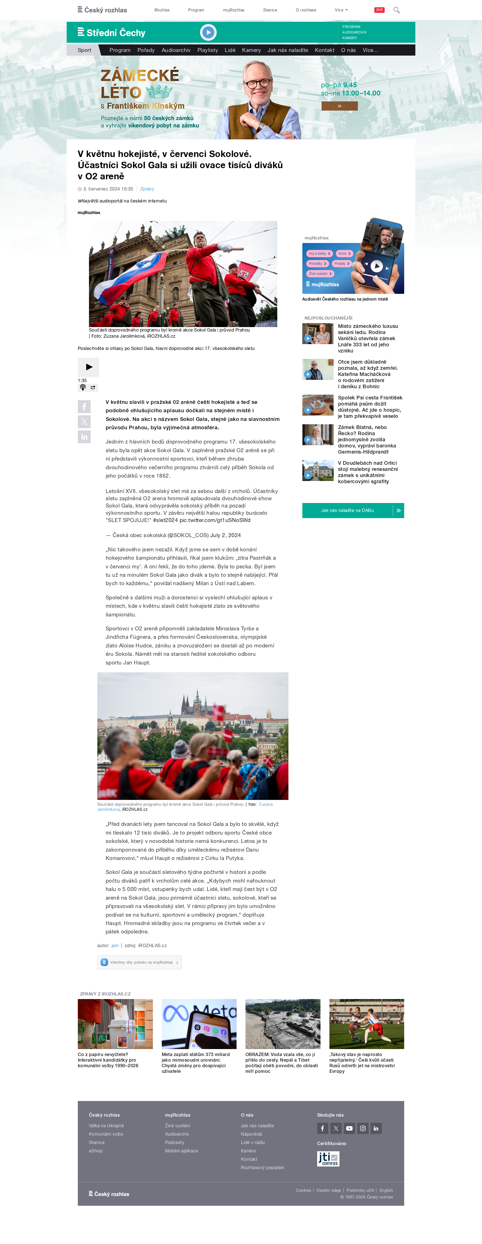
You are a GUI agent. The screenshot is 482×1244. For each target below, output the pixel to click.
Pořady (146, 50)
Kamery (350, 38)
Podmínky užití (360, 1190)
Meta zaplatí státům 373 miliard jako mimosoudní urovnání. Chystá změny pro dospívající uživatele (196, 1063)
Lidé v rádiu (253, 1142)
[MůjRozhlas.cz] (89, 213)
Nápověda (251, 1134)
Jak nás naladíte (288, 50)
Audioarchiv (355, 32)
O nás (348, 50)
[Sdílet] (93, 388)
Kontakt (324, 50)
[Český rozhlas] (102, 10)
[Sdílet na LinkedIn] (84, 436)
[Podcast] (83, 388)
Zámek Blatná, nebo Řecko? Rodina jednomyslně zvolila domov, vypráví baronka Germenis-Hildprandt (367, 439)
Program (196, 10)
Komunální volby (106, 1134)
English (386, 1190)
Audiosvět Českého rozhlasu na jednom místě (345, 299)
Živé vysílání (318, 274)
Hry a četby (317, 254)
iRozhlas (162, 10)
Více (371, 50)
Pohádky (315, 264)
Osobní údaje (329, 1190)
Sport (84, 50)
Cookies (303, 1190)
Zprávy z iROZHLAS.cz (105, 994)
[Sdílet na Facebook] (84, 406)
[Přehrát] (88, 367)
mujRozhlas (234, 10)
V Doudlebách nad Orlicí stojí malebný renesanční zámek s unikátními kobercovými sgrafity (368, 472)
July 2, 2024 (225, 535)
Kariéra (248, 1151)
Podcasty (175, 1142)
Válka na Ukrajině (106, 1125)
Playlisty (207, 50)
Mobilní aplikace (181, 1151)
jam (115, 945)
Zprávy (147, 189)
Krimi (342, 254)
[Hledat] (396, 10)
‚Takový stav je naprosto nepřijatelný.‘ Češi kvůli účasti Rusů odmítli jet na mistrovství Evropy (362, 1063)
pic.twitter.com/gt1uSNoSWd (215, 520)
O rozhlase (306, 10)
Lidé (230, 50)
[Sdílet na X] (84, 421)
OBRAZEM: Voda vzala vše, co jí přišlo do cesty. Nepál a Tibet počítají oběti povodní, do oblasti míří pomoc (281, 1063)
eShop (95, 1151)
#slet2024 (165, 520)
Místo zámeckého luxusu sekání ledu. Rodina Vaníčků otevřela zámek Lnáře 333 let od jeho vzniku (368, 338)
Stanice (270, 10)
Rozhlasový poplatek (262, 1167)
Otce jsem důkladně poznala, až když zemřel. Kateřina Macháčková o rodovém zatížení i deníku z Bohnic (368, 374)
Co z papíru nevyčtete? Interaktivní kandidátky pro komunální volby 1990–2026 (108, 1060)
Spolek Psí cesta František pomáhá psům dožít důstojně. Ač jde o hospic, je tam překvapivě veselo (370, 407)
